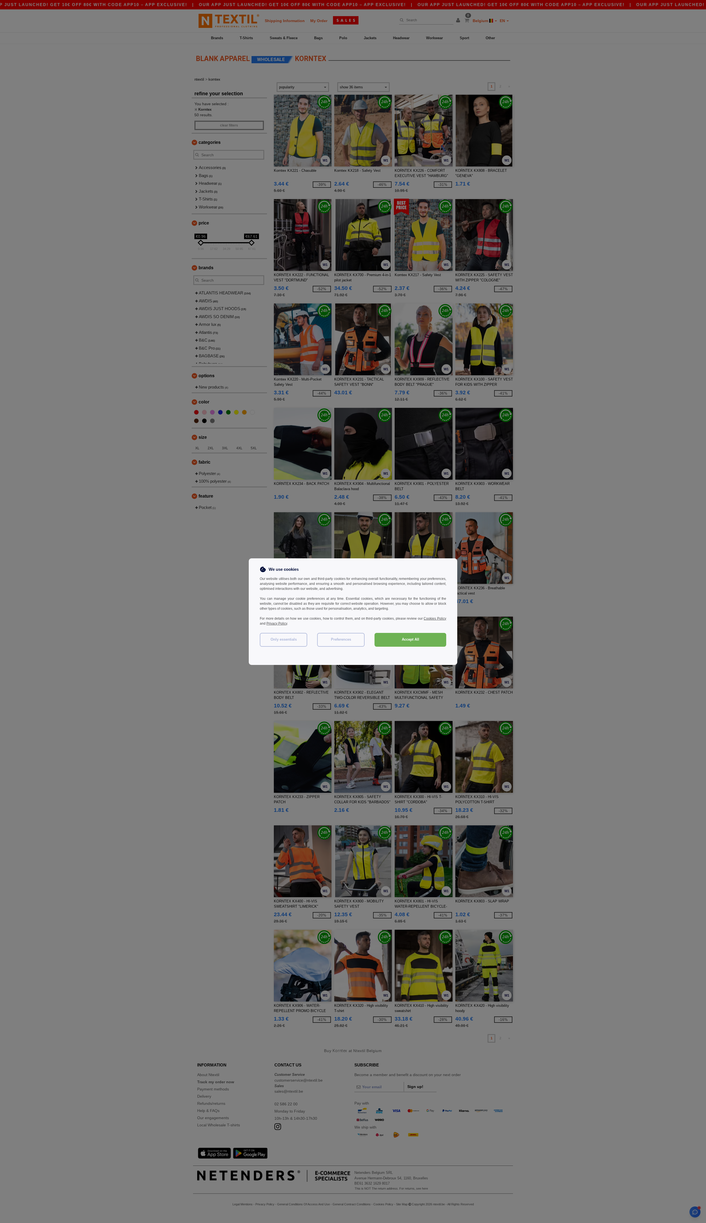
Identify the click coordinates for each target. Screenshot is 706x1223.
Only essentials (284, 639)
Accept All (410, 639)
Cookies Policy (435, 618)
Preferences (341, 639)
